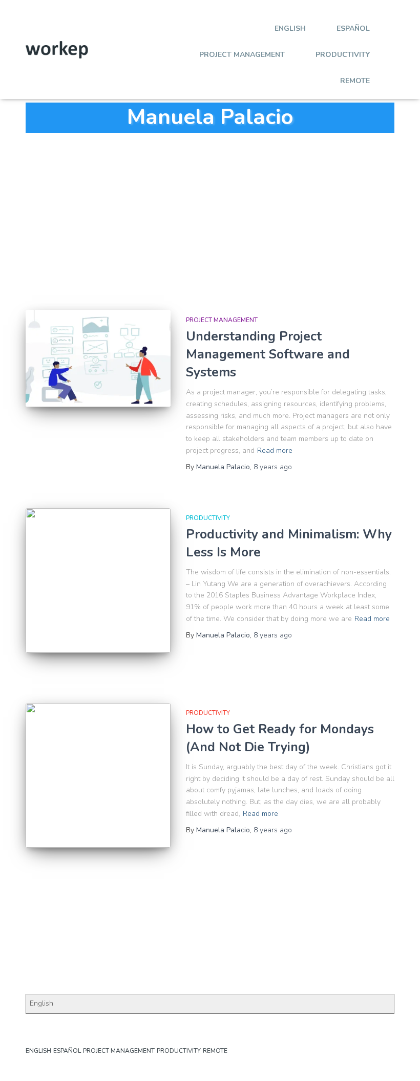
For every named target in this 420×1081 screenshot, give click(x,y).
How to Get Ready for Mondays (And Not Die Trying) (280, 738)
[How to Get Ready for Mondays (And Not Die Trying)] (98, 775)
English (290, 28)
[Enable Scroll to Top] (400, 1060)
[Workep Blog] (57, 49)
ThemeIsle (377, 1058)
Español (353, 28)
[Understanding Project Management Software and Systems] (98, 358)
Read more (274, 450)
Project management (242, 54)
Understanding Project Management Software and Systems (268, 354)
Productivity (343, 54)
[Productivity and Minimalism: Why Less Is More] (98, 580)
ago (273, 467)
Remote (355, 81)
